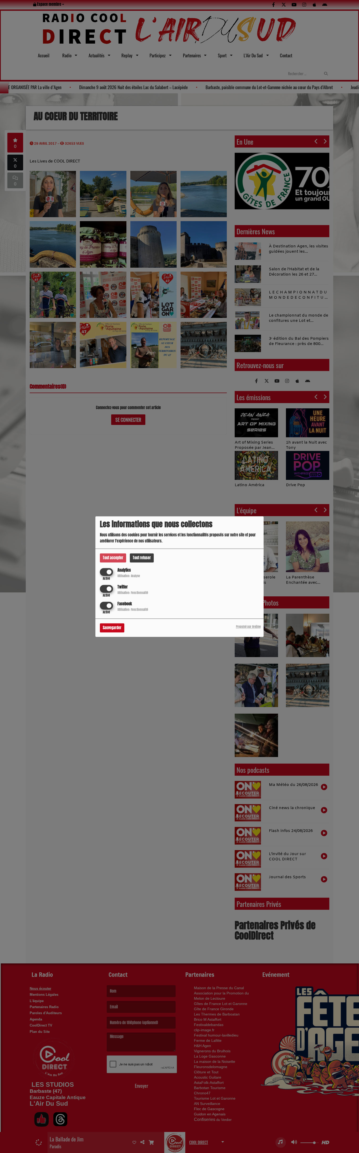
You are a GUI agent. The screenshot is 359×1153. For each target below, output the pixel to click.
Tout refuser (142, 558)
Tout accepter (113, 558)
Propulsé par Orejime (248, 626)
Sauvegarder (112, 628)
